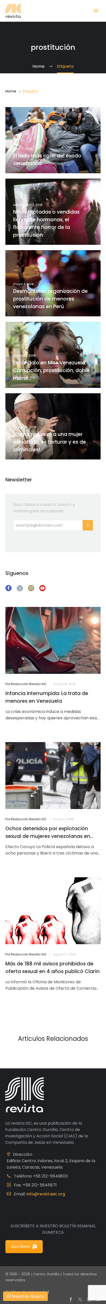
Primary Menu (96, 11)
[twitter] (20, 588)
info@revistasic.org (45, 1194)
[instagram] (31, 588)
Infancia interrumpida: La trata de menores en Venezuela (46, 697)
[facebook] (8, 588)
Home (10, 91)
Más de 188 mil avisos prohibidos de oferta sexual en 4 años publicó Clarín (52, 967)
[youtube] (42, 588)
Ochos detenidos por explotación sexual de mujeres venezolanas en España (47, 832)
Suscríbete (20, 1246)
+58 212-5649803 (50, 1176)
